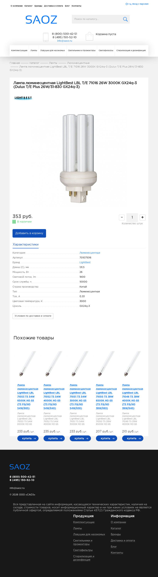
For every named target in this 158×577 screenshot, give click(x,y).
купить (27, 438)
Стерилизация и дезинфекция (131, 50)
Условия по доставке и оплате (33, 316)
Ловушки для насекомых (52, 50)
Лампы (33, 50)
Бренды (38, 6)
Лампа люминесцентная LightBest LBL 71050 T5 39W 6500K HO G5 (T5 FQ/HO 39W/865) (106, 396)
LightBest (85, 263)
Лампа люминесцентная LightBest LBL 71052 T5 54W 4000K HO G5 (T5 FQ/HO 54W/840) (54, 396)
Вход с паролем (140, 4)
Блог (67, 6)
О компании (17, 6)
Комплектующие (19, 50)
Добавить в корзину (29, 233)
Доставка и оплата (53, 6)
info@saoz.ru (64, 41)
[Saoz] (41, 19)
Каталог (28, 6)
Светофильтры (106, 50)
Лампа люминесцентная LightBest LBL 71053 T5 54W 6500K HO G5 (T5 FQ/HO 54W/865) (27, 396)
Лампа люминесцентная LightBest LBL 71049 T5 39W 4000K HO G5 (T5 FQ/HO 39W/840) (132, 396)
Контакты (76, 6)
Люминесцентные (90, 253)
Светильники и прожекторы (82, 50)
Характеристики (26, 244)
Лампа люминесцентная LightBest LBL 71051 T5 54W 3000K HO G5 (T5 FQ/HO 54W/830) (80, 396)
